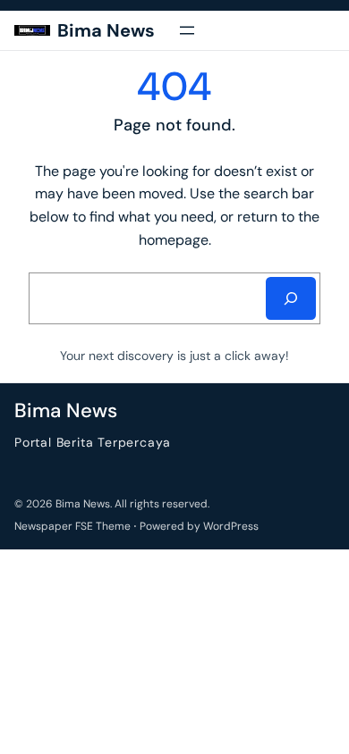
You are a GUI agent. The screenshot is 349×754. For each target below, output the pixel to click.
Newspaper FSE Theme (72, 526)
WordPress (231, 526)
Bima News (106, 30)
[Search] (291, 298)
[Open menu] (187, 30)
